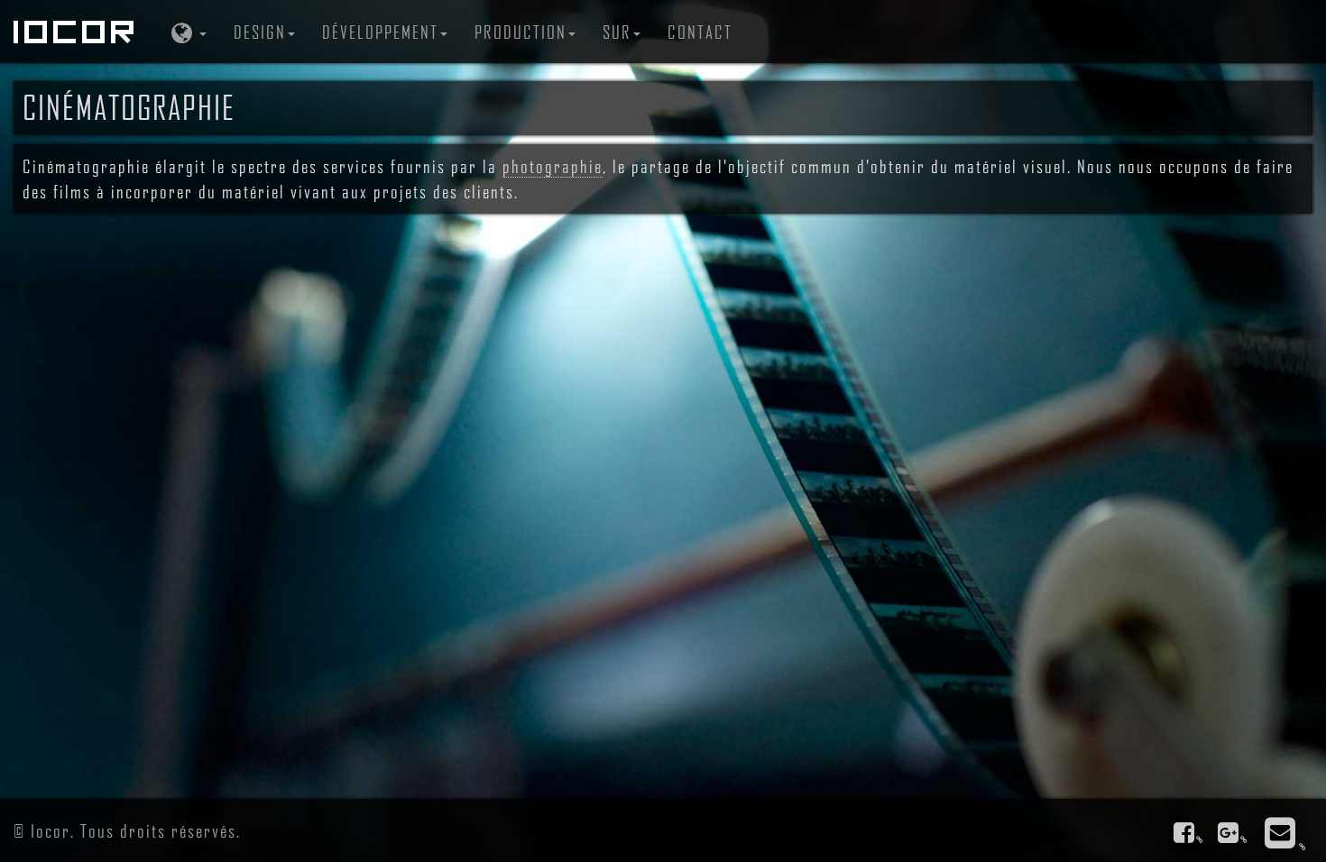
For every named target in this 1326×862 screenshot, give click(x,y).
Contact (700, 31)
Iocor (77, 31)
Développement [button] (380, 31)
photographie (552, 166)
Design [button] (260, 31)
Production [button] (520, 31)
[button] (186, 31)
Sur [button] (617, 31)
